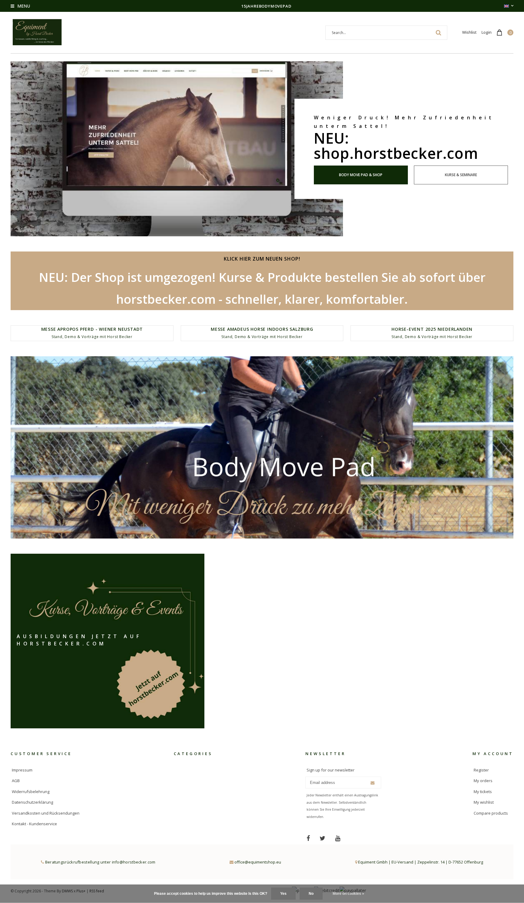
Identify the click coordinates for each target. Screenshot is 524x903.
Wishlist (469, 32)
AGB (16, 780)
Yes (283, 893)
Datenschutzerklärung (32, 802)
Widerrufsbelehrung (30, 791)
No (311, 893)
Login (487, 32)
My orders (483, 780)
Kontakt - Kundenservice (34, 823)
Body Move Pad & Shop (360, 174)
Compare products (491, 813)
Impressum (22, 770)
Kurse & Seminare (461, 174)
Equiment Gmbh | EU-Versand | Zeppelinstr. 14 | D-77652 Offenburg (420, 862)
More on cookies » (348, 893)
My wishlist (484, 802)
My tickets (483, 791)
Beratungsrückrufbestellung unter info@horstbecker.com (99, 862)
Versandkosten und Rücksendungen (45, 813)
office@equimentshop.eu (257, 862)
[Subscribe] (372, 783)
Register (481, 770)
